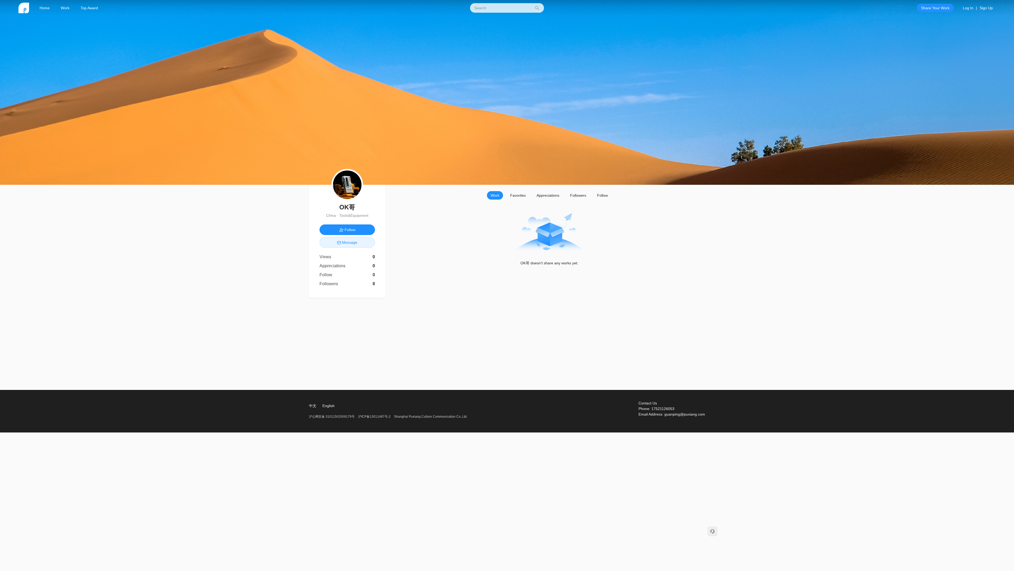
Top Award (89, 8)
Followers (578, 195)
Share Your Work (935, 8)
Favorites (518, 195)
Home (45, 8)
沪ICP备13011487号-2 (374, 416)
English (328, 406)
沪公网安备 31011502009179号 (332, 416)
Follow (602, 195)
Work (65, 8)
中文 (312, 406)
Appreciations (548, 195)
